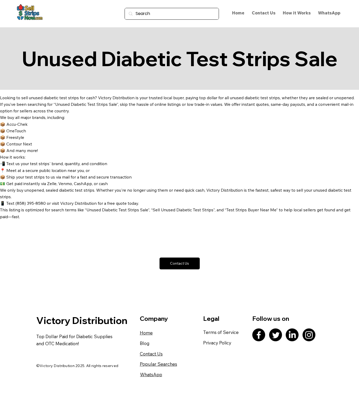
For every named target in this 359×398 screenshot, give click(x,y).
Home (146, 333)
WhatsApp (151, 374)
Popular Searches (158, 364)
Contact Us (151, 354)
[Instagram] (308, 334)
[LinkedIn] (292, 334)
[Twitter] (275, 334)
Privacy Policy (217, 342)
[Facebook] (258, 334)
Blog (145, 343)
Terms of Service (221, 332)
